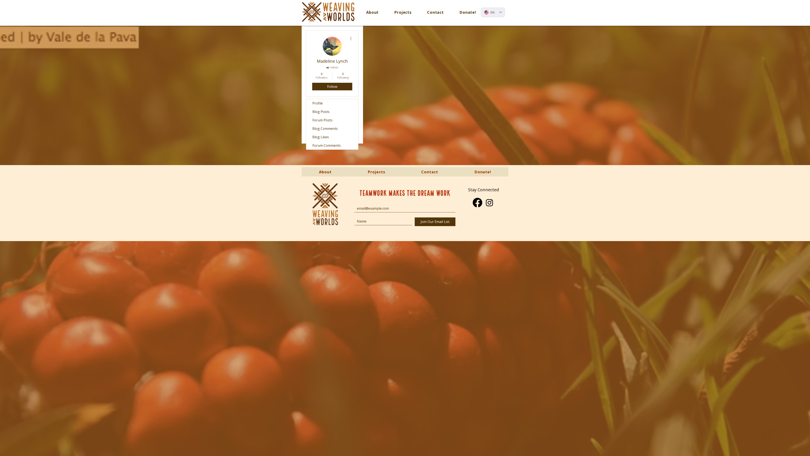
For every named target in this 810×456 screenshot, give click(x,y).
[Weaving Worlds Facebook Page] (477, 202)
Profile (317, 103)
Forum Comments (326, 145)
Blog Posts (320, 111)
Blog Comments (325, 128)
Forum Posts (322, 120)
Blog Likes (320, 137)
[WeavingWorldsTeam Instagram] (489, 202)
